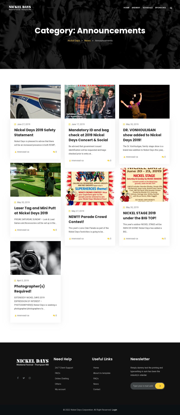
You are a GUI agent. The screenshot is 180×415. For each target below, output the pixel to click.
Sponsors (160, 7)
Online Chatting (62, 378)
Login (114, 410)
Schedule (147, 7)
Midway (136, 7)
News (96, 384)
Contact (96, 389)
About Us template (101, 373)
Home (126, 7)
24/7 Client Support (64, 367)
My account (60, 389)
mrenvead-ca (23, 152)
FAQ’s (57, 373)
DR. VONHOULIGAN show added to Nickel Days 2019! (142, 135)
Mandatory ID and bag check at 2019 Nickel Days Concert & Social (89, 135)
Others (58, 384)
